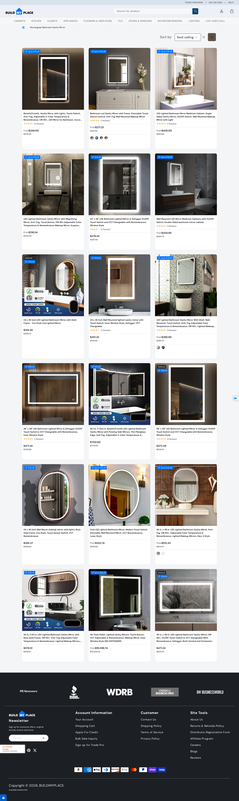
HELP (230, 2)
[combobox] (156, 11)
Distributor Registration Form (210, 732)
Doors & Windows (140, 21)
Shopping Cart (85, 726)
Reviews (195, 757)
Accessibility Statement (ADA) (18, 790)
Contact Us (148, 719)
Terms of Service (152, 732)
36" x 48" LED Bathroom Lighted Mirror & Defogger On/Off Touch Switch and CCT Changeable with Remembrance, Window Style (185, 432)
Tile (120, 21)
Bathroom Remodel (170, 21)
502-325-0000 (215, 2)
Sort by (166, 37)
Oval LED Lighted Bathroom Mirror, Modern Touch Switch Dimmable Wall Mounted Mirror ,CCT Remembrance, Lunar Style (118, 533)
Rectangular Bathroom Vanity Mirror (47, 27)
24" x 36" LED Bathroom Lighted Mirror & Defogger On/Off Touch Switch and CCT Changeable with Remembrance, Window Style (119, 222)
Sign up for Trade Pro (89, 745)
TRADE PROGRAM (194, 2)
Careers (195, 745)
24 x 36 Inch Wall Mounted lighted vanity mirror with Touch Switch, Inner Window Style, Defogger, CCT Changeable (116, 323)
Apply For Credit (86, 732)
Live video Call (215, 21)
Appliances (70, 21)
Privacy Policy (150, 738)
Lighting (194, 21)
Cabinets (19, 21)
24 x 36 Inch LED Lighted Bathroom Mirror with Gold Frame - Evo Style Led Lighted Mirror (50, 322)
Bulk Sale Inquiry (86, 738)
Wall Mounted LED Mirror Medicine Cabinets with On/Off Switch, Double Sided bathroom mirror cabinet (185, 220)
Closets (52, 21)
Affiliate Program (201, 738)
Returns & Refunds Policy (207, 726)
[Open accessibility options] (3, 797)
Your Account (84, 719)
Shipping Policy (151, 726)
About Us (196, 719)
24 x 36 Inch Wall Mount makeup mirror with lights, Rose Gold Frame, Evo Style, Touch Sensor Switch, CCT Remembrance (52, 533)
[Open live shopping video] (236, 398)
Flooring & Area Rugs (98, 21)
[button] (232, 11)
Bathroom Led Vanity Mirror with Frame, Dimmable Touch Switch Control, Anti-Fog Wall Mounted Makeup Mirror (119, 115)
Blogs (194, 751)
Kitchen (36, 21)
